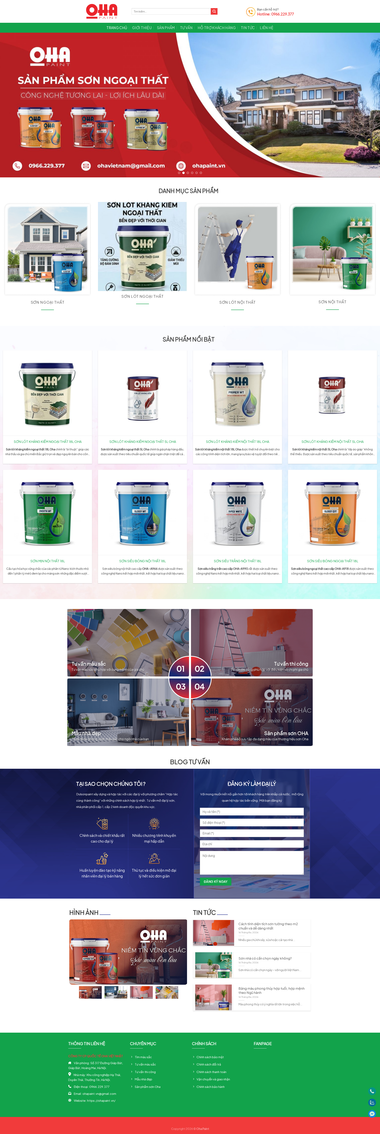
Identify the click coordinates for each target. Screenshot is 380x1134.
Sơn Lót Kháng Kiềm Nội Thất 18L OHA (237, 441)
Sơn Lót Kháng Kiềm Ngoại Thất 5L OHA (142, 441)
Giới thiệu (142, 28)
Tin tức (248, 28)
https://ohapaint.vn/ (101, 1100)
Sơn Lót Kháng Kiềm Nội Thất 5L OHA (332, 441)
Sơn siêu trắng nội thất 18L (237, 560)
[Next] (367, 104)
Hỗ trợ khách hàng (217, 28)
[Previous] (12, 104)
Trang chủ (116, 28)
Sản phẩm (166, 28)
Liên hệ (266, 28)
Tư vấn (186, 28)
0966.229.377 (99, 1086)
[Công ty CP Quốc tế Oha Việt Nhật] (106, 11)
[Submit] (214, 11)
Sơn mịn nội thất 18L (47, 560)
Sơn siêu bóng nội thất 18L (142, 560)
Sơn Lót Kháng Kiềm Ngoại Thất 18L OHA (48, 441)
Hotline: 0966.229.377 (275, 14)
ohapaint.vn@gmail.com (99, 1093)
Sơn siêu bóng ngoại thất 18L (332, 560)
